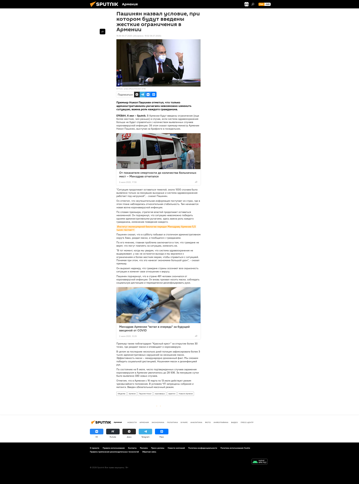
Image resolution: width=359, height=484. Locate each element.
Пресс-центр (247, 422)
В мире (184, 422)
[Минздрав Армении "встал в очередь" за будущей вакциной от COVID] (158, 305)
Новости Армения (186, 394)
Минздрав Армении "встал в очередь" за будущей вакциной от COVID (154, 328)
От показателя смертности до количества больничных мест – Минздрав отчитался (157, 174)
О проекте (94, 448)
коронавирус (160, 394)
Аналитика (196, 422)
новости (132, 422)
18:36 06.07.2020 (124, 36)
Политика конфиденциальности (202, 448)
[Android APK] (259, 462)
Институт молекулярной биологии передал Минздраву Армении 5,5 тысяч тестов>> (156, 228)
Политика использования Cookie (235, 448)
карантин (171, 394)
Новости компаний (176, 448)
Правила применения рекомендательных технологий (114, 451)
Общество (121, 394)
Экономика (158, 422)
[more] (196, 182)
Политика (172, 422)
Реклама (144, 448)
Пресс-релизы (157, 448)
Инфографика (221, 422)
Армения (132, 394)
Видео (234, 422)
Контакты (132, 448)
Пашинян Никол (145, 394)
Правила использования (114, 448)
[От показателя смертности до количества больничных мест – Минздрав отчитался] (158, 151)
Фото (208, 422)
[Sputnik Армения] (105, 7)
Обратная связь (149, 451)
